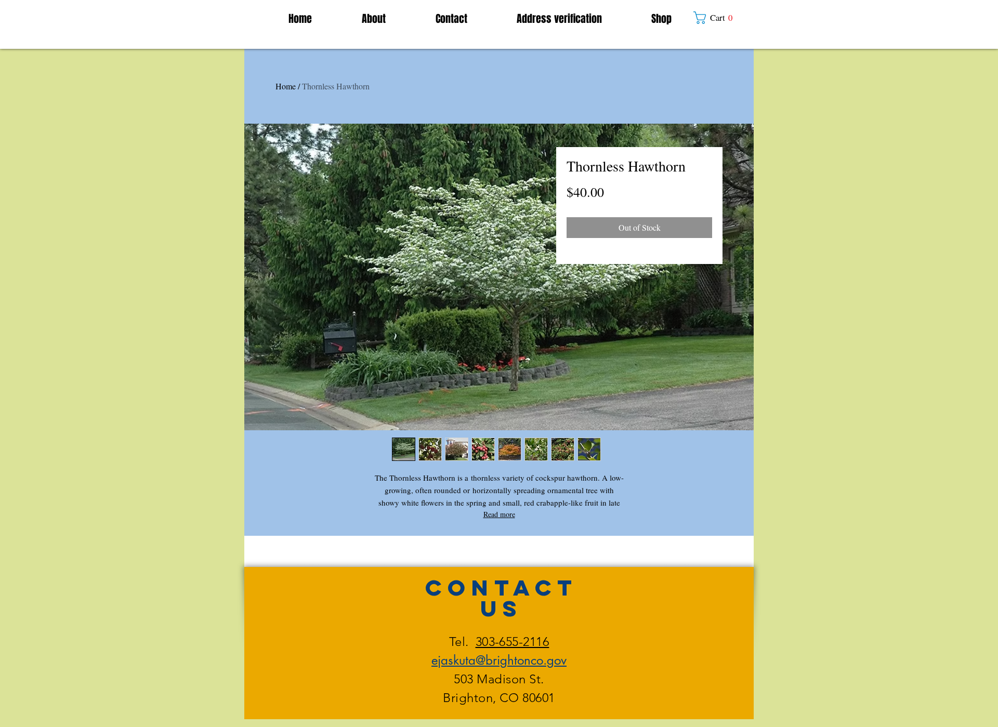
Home (285, 86)
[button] (717, 17)
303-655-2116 (512, 641)
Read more (499, 514)
